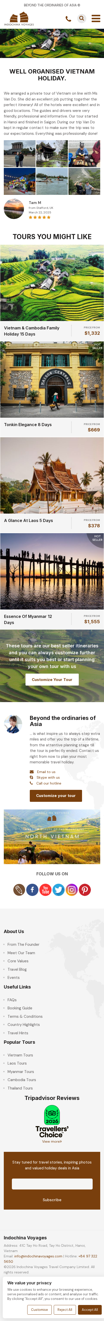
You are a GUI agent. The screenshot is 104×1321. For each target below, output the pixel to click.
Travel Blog (17, 969)
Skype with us (48, 777)
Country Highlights (24, 1024)
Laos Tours (17, 1063)
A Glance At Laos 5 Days (28, 520)
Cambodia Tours (22, 1079)
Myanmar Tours (21, 1071)
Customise (39, 1310)
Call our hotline (48, 783)
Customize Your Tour (52, 679)
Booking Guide (20, 1008)
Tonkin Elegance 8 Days (28, 424)
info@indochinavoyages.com (38, 1256)
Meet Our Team (21, 952)
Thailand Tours (20, 1088)
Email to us (46, 772)
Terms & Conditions (25, 1016)
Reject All (65, 1310)
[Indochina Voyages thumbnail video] (52, 836)
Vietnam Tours (20, 1055)
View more (51, 1141)
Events (14, 977)
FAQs (12, 1000)
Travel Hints (18, 1033)
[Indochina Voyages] (19, 18)
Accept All (90, 1310)
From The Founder (23, 944)
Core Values (18, 961)
